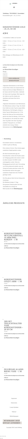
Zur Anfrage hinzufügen (14, 79)
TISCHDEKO (13, 13)
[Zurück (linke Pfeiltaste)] (0, 438)
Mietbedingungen (17, 127)
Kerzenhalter (21, 13)
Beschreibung (7, 138)
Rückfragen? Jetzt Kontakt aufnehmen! (11, 422)
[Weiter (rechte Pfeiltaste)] (2, 438)
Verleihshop (6, 13)
